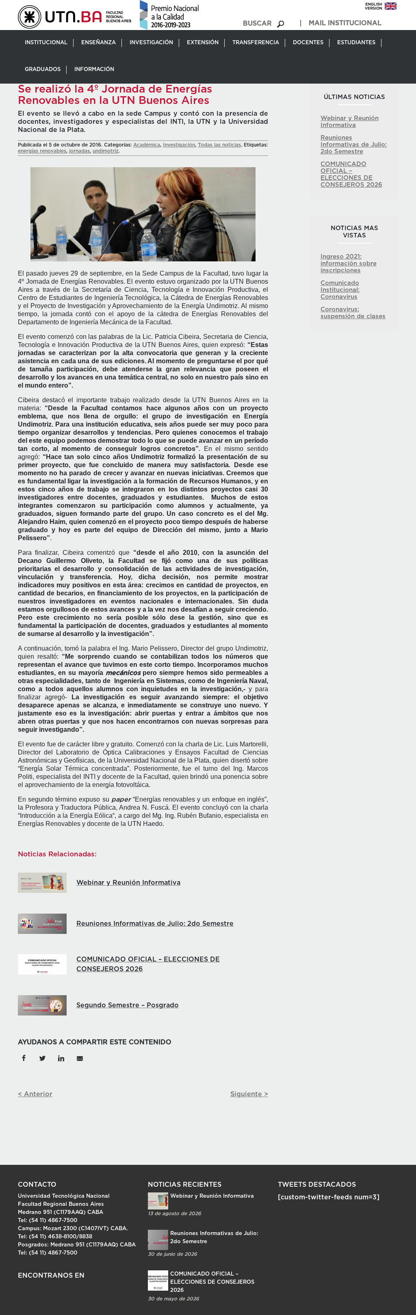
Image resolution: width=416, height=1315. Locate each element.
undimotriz (106, 151)
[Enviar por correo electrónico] (79, 1057)
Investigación (179, 144)
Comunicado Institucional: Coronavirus (340, 290)
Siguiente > (249, 1094)
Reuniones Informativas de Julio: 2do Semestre (354, 145)
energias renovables (42, 151)
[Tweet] (42, 1057)
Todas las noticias (219, 144)
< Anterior (35, 1094)
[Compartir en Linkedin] (61, 1057)
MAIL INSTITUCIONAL (345, 23)
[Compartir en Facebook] (23, 1057)
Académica (146, 144)
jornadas (79, 151)
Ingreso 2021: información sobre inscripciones (349, 264)
